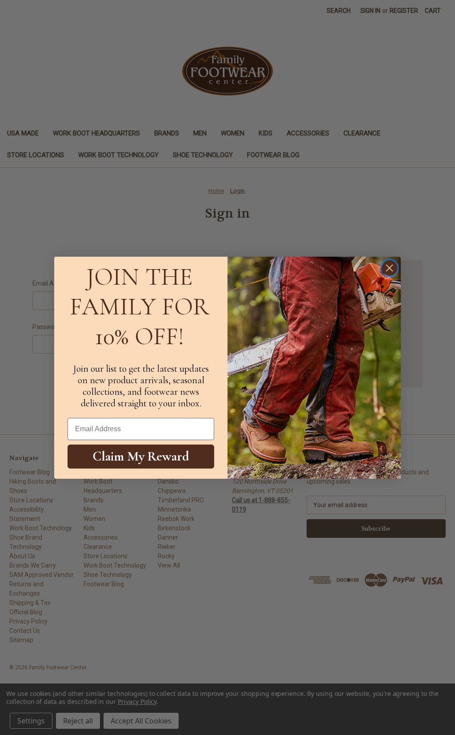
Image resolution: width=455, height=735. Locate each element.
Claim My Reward (141, 456)
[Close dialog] (389, 268)
